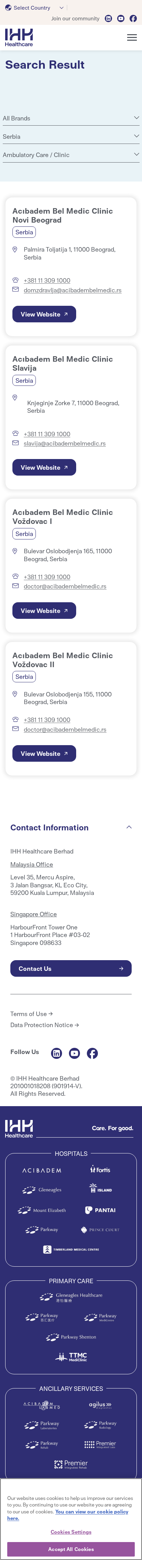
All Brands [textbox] (16, 118)
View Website (40, 314)
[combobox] (36, 7)
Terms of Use (28, 1013)
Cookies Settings (71, 1532)
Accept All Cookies (70, 1549)
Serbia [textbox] (11, 136)
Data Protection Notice (41, 1024)
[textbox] (29, 7)
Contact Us (35, 968)
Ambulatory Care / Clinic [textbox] (36, 154)
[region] (71, 1519)
